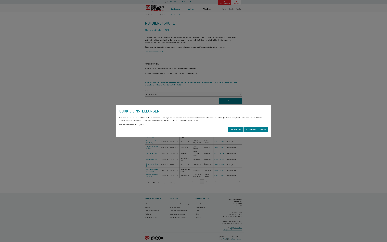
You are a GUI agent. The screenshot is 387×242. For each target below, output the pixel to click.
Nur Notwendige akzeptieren (256, 129)
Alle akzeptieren (235, 129)
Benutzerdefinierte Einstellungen (130, 125)
